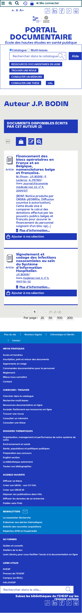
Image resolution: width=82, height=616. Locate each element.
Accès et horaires (13, 355)
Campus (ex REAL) (13, 578)
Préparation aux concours (17, 453)
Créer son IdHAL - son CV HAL (19, 485)
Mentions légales (33, 334)
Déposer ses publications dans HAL (22, 494)
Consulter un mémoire (26, 76)
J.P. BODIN (36, 176)
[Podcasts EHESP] (76, 10)
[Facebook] (61, 10)
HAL (50, 83)
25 (42, 317)
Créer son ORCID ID (13, 490)
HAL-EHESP (9, 582)
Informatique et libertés (62, 334)
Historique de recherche (24, 3)
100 (59, 317)
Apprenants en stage (15, 364)
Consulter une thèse (25, 83)
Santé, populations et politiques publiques (26, 448)
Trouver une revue (24, 70)
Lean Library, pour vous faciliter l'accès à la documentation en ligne (40, 554)
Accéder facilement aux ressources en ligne (27, 409)
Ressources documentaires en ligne (35, 64)
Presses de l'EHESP (13, 573)
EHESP (6, 569)
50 (50, 317)
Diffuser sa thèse (12, 481)
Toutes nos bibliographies (17, 466)
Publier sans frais (12, 503)
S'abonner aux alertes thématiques (22, 522)
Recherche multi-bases (15, 400)
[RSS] (47, 10)
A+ (21, 10)
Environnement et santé (16, 444)
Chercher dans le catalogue (18, 396)
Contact (16, 340)
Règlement (9, 372)
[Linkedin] (54, 10)
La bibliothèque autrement (18, 462)
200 (70, 317)
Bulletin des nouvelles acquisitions (22, 526)
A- (13, 10)
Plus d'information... (34, 230)
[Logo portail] (41, 18)
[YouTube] (68, 10)
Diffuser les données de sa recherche (23, 498)
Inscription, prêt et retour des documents (26, 359)
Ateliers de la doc (12, 550)
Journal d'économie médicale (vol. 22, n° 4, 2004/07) (32, 187)
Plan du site (10, 334)
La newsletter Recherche (17, 517)
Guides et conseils (13, 545)
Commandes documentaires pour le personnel (29, 368)
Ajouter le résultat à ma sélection (21, 141)
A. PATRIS (35, 180)
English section (11, 457)
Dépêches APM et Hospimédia (20, 531)
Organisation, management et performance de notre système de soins (39, 438)
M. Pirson (22, 176)
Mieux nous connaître (15, 377)
